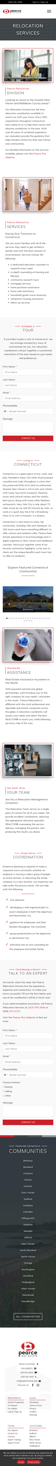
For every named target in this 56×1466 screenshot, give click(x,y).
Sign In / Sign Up (40, 2)
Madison (28, 1224)
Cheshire (28, 1173)
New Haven (28, 1243)
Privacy (32, 1408)
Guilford (28, 1199)
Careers (11, 1436)
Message (8, 418)
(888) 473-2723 (11, 1011)
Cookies (32, 1411)
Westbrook (28, 1294)
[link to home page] (28, 1349)
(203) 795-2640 (36, 1007)
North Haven (28, 1256)
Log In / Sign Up (15, 1411)
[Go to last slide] (5, 599)
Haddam (28, 1205)
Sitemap (33, 1415)
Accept (21, 1462)
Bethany (28, 1160)
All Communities (28, 1316)
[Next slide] (51, 599)
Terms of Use (35, 1405)
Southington (28, 1269)
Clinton (28, 1179)
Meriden (28, 1231)
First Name (9, 366)
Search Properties (16, 1402)
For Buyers (13, 1405)
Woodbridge (28, 1301)
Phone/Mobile (10, 405)
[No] (52, 1458)
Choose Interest (11, 1082)
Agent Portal (13, 1443)
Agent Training (14, 1439)
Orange (28, 1262)
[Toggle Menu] (49, 11)
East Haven (28, 1192)
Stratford (28, 1275)
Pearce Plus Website (24, 1017)
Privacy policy (33, 1462)
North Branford (28, 1250)
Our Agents (13, 1430)
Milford (28, 1237)
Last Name (9, 379)
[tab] (7, 618)
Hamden (28, 1211)
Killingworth (28, 1218)
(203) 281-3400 (15, 2)
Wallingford (28, 1282)
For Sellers (12, 1408)
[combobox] (5, 411)
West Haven (28, 1288)
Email (6, 392)
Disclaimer (34, 1402)
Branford (28, 1167)
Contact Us (28, 438)
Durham (28, 1186)
